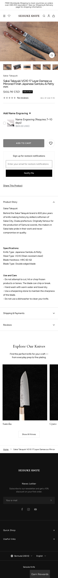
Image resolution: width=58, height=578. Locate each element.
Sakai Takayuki (10, 76)
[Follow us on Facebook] (22, 509)
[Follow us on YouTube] (35, 509)
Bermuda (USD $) (21, 556)
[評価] (9, 15)
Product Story (10, 202)
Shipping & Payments (13, 313)
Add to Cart (23, 143)
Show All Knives (29, 434)
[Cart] (53, 16)
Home (6, 449)
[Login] (49, 16)
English (39, 556)
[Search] (44, 16)
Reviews (7, 325)
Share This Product (12, 185)
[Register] (51, 500)
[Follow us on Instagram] (28, 509)
